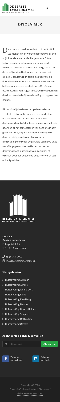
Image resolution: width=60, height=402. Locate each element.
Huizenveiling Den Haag (18, 299)
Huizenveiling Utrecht (16, 323)
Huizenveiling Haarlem (17, 304)
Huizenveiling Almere (16, 284)
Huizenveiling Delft (15, 294)
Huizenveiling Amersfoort (19, 289)
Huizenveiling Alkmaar (17, 279)
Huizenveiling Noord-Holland (20, 309)
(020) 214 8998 (13, 256)
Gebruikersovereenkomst (30, 393)
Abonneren (49, 343)
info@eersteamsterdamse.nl (20, 260)
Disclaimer (44, 389)
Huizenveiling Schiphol (17, 314)
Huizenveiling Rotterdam (18, 318)
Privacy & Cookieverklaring (22, 389)
